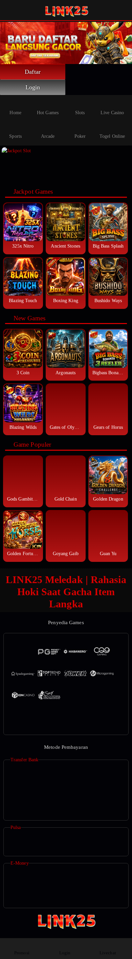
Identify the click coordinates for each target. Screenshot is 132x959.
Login (32, 87)
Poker (80, 136)
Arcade (48, 136)
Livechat (108, 952)
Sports (15, 136)
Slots (80, 112)
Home (15, 112)
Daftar (33, 71)
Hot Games (48, 112)
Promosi (21, 952)
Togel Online (112, 136)
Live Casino (112, 112)
